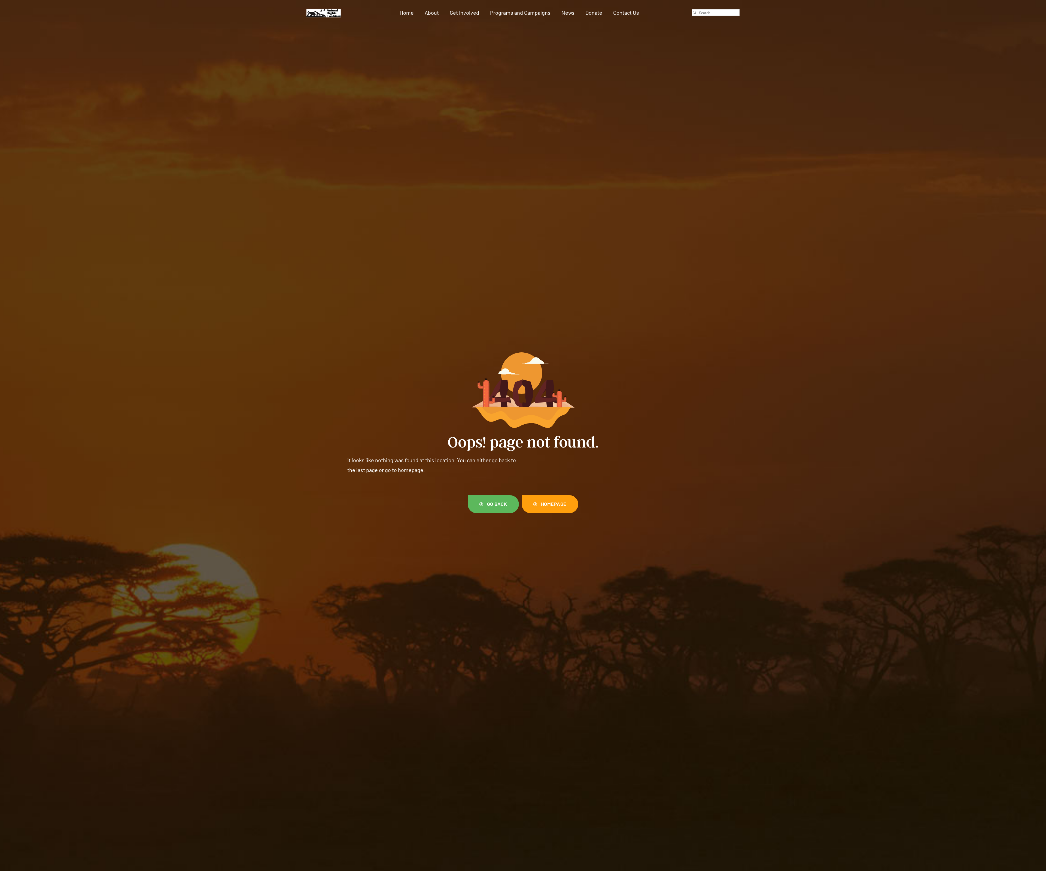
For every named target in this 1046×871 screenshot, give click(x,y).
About (432, 12)
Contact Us (626, 12)
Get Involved (464, 12)
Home (407, 12)
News (567, 12)
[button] (493, 504)
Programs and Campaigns (520, 12)
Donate (593, 12)
